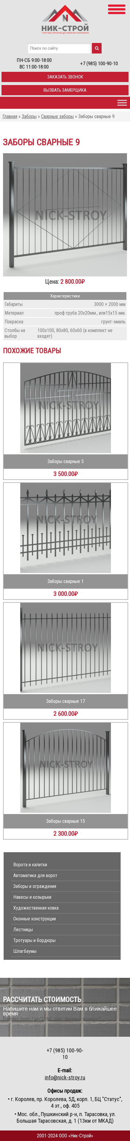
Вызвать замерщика (65, 90)
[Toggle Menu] (122, 102)
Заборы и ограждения (34, 886)
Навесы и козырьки (32, 897)
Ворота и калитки (30, 865)
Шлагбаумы (25, 951)
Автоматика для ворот (35, 875)
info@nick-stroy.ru (65, 1077)
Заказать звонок (65, 77)
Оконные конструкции (34, 919)
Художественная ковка (36, 908)
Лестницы (23, 929)
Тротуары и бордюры (34, 940)
